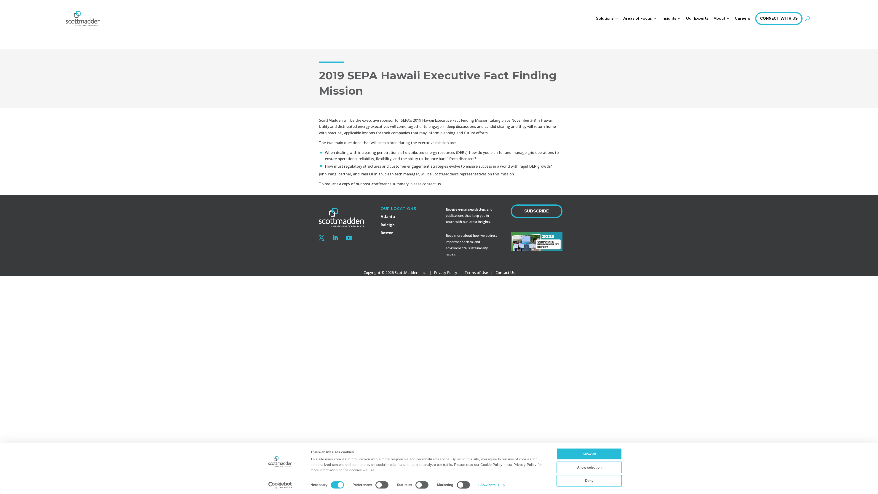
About (719, 18)
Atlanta (388, 216)
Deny (589, 481)
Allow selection (589, 467)
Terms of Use (476, 272)
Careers (742, 18)
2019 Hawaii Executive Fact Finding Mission (450, 120)
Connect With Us (779, 18)
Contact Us (505, 272)
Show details (488, 485)
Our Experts (697, 18)
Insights (668, 18)
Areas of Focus (637, 18)
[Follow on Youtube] (349, 238)
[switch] (381, 485)
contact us (431, 183)
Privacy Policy (445, 272)
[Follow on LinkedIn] (335, 238)
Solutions (605, 18)
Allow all (589, 454)
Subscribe (536, 211)
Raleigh (388, 224)
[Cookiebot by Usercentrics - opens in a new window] (280, 485)
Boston (387, 232)
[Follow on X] (321, 238)
